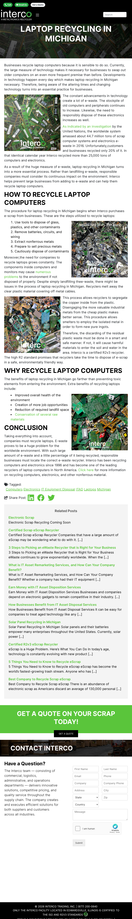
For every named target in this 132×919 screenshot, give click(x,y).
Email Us (23, 5)
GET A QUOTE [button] (66, 733)
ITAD (79, 489)
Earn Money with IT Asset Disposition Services (45, 587)
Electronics (32, 489)
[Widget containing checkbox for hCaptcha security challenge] (97, 828)
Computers (14, 489)
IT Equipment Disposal (58, 489)
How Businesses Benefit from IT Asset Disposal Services (53, 605)
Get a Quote (37, 5)
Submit (79, 843)
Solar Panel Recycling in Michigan (35, 622)
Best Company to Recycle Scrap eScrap (40, 679)
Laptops (90, 489)
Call (9, 5)
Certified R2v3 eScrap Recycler (33, 644)
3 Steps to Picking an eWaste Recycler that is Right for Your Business (62, 547)
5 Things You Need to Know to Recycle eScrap (45, 662)
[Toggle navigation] (37, 15)
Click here (86, 470)
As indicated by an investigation (87, 126)
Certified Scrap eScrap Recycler (34, 530)
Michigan (104, 489)
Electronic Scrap (21, 517)
